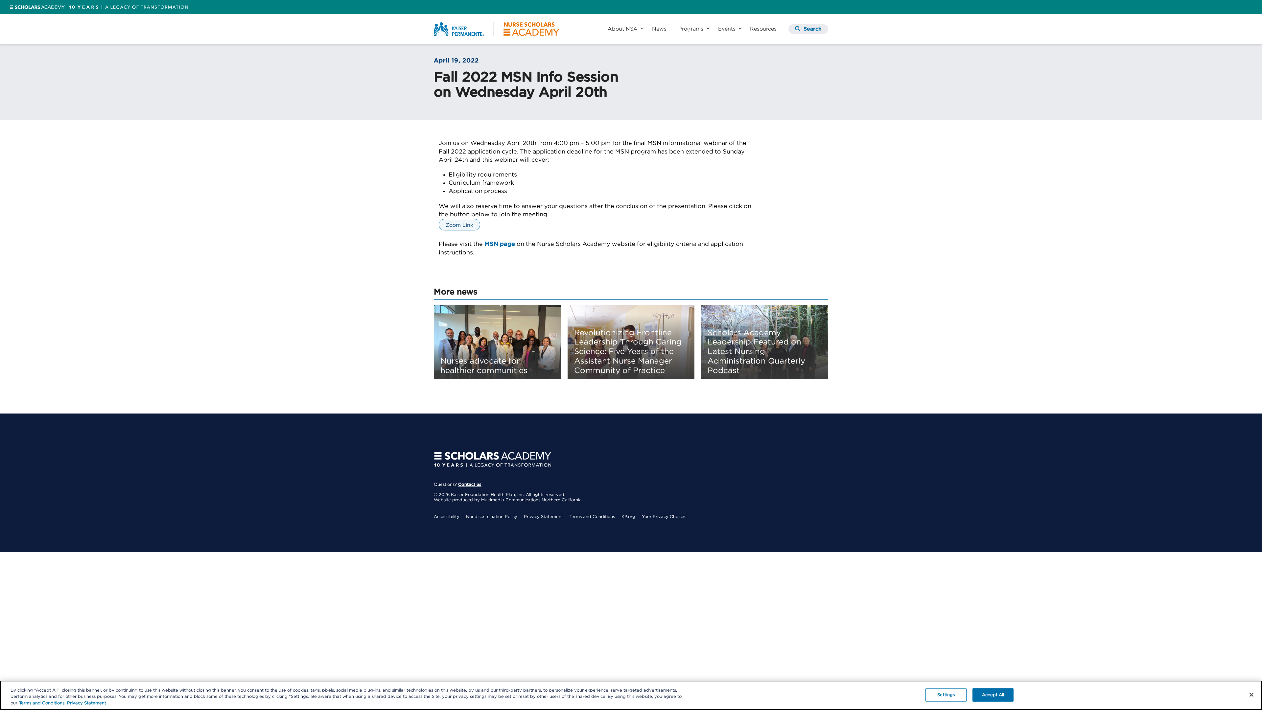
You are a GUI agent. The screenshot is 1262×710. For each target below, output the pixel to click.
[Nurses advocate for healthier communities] (497, 342)
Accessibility (446, 517)
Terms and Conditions (592, 517)
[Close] (1251, 694)
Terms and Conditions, (42, 703)
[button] (808, 29)
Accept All (993, 695)
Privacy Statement (543, 517)
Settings (946, 695)
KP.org (628, 517)
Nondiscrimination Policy (491, 517)
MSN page (499, 244)
